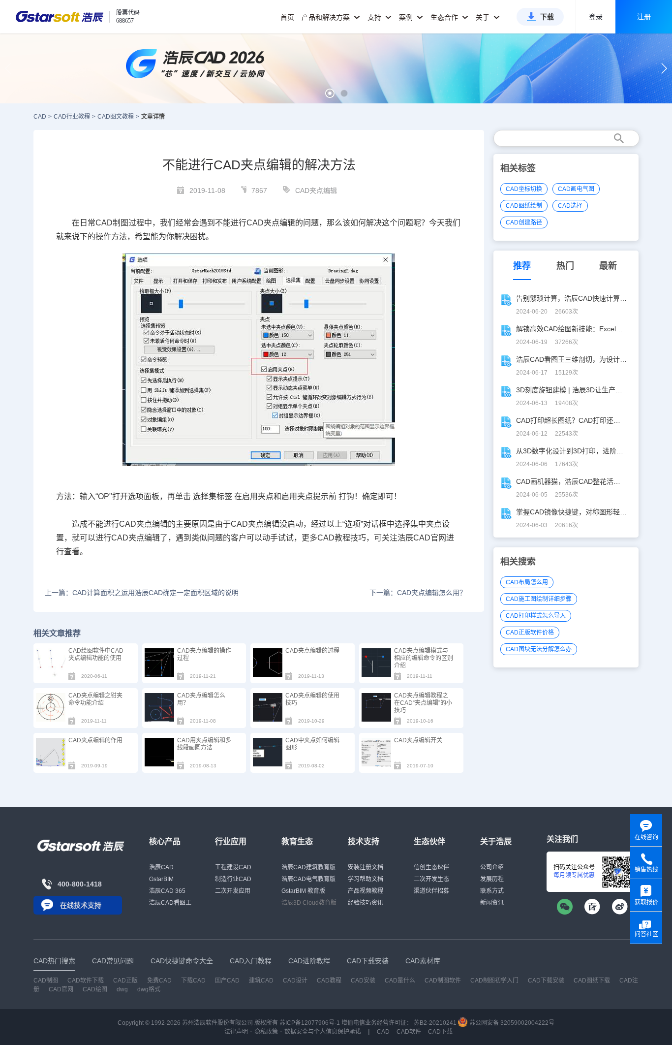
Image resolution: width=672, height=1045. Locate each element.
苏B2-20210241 (435, 1022)
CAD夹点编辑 (316, 190)
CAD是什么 (400, 980)
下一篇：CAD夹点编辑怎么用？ (417, 593)
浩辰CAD (161, 867)
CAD (39, 116)
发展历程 (492, 879)
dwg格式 (148, 989)
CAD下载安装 (546, 980)
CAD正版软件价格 (530, 632)
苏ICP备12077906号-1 (309, 1022)
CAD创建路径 (524, 222)
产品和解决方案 (327, 17)
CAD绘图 (95, 989)
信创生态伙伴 (431, 867)
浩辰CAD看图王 (170, 902)
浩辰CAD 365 (167, 890)
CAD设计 (295, 980)
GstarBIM (161, 879)
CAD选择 (570, 205)
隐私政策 (266, 1031)
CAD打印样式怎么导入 (536, 615)
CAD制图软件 (443, 980)
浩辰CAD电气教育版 (308, 879)
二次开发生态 (431, 879)
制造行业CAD (233, 879)
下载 (547, 17)
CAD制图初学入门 (494, 980)
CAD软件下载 (85, 980)
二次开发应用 (232, 890)
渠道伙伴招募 (431, 890)
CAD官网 (61, 989)
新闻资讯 (492, 902)
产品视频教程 (365, 890)
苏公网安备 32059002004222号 (511, 1022)
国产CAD (227, 980)
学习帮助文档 (365, 879)
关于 (483, 17)
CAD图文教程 (115, 116)
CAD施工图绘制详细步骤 (539, 599)
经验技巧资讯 (365, 902)
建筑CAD (261, 980)
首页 (287, 17)
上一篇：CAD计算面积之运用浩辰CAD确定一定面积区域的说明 (142, 593)
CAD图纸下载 (592, 980)
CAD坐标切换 (524, 189)
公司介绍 (492, 867)
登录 (596, 17)
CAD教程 (329, 980)
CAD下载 (440, 1031)
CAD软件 (409, 1031)
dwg (122, 989)
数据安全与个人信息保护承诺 (322, 1031)
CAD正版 (125, 980)
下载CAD (193, 980)
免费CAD (159, 980)
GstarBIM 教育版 (303, 890)
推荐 (522, 266)
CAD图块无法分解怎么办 (539, 649)
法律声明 (236, 1031)
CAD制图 (45, 980)
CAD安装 (363, 980)
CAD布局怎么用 (527, 582)
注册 (644, 17)
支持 (375, 17)
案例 (407, 17)
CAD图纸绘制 (524, 205)
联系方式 (492, 890)
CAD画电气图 (576, 189)
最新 (608, 266)
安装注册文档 (365, 867)
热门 (565, 266)
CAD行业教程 (72, 116)
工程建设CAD (233, 867)
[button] (330, 93)
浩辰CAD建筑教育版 (308, 867)
